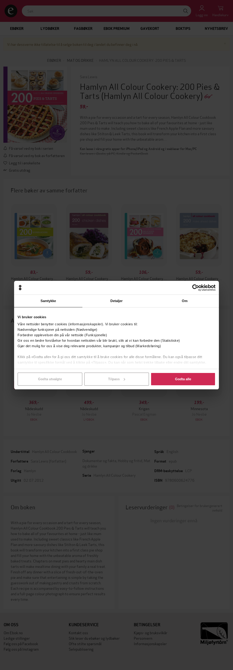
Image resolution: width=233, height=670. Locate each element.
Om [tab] (184, 301)
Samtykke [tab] (48, 301)
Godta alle (183, 379)
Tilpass (114, 379)
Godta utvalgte (50, 379)
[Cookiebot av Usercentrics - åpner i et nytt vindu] (195, 287)
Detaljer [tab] (116, 301)
